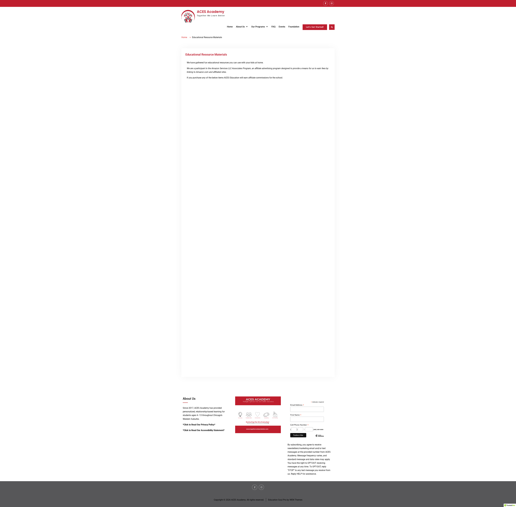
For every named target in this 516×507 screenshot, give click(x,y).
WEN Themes (296, 500)
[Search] (332, 27)
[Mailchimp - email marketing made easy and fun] (319, 438)
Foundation (293, 26)
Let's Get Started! (315, 27)
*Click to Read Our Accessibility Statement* (204, 430)
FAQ (273, 26)
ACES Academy (210, 11)
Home (230, 26)
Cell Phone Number (299, 425)
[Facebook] (325, 3)
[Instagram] (331, 3)
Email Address (297, 405)
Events (282, 26)
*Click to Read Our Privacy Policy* (199, 424)
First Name (295, 415)
